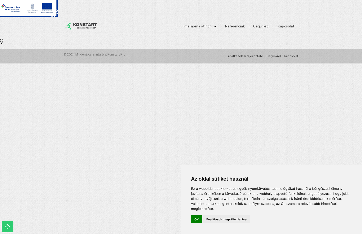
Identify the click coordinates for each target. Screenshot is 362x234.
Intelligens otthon (197, 26)
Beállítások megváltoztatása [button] (226, 219)
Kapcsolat (286, 26)
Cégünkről (261, 26)
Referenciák (235, 26)
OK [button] (196, 219)
